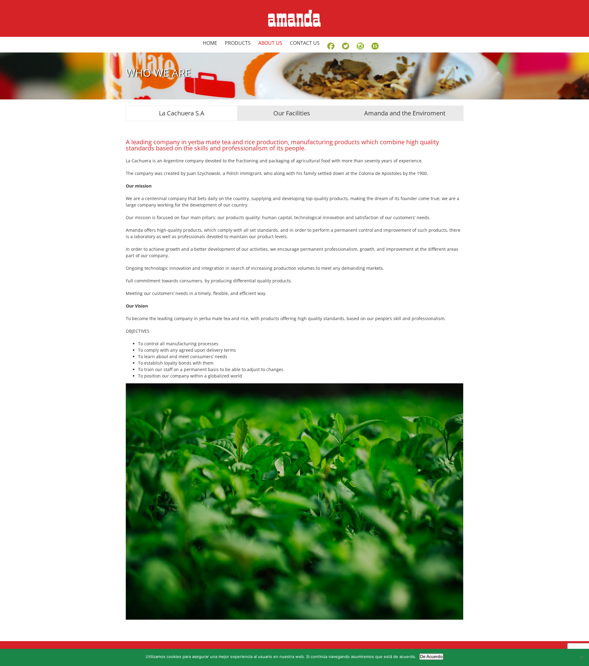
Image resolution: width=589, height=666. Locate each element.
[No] (581, 657)
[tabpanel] (294, 376)
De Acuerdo (431, 656)
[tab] (181, 113)
